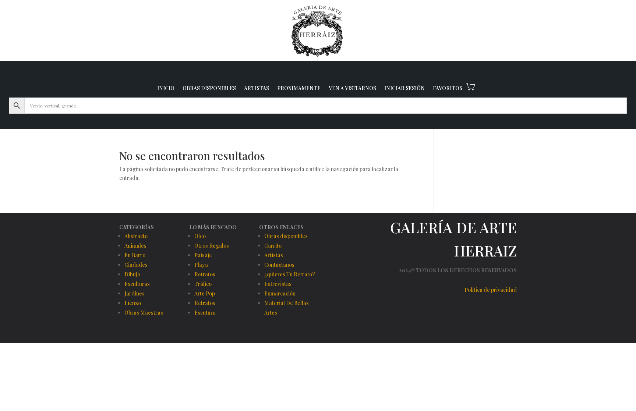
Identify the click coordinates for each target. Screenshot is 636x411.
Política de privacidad (490, 289)
